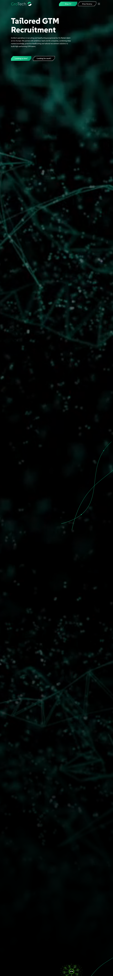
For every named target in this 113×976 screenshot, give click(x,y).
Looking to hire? (21, 58)
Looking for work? (44, 58)
